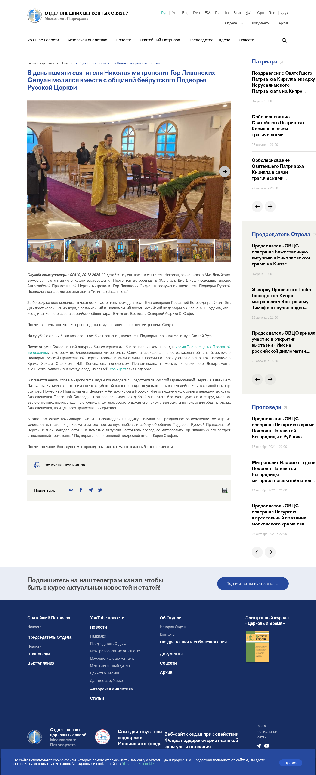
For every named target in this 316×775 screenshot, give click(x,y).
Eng (185, 13)
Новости (124, 40)
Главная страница (40, 63)
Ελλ (207, 13)
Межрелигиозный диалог (110, 666)
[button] (224, 171)
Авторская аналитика (87, 40)
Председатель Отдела (209, 40)
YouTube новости (43, 40)
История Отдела (173, 627)
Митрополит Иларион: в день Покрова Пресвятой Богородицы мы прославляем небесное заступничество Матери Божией (283, 471)
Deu (196, 13)
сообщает (118, 369)
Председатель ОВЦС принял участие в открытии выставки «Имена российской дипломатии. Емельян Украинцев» (283, 342)
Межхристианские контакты (113, 658)
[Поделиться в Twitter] (100, 490)
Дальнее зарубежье (106, 681)
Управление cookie (138, 764)
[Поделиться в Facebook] (80, 490)
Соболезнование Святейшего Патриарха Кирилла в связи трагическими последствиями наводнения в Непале (282, 169)
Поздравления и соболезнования (193, 642)
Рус (164, 13)
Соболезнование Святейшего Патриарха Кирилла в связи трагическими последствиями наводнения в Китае (282, 126)
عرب (285, 13)
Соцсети (246, 40)
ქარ (249, 13)
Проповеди (38, 654)
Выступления (41, 663)
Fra (217, 13)
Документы (261, 23)
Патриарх (98, 636)
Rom (272, 13)
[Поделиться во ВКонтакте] (71, 490)
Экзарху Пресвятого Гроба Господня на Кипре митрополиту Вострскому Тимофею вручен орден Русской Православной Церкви (281, 299)
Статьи (97, 698)
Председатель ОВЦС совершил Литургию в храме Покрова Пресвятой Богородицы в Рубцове (283, 427)
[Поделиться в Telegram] (90, 490)
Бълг (237, 13)
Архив (284, 23)
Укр (174, 13)
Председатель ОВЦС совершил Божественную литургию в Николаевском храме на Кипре (281, 255)
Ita (227, 13)
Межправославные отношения (115, 651)
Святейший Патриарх (160, 40)
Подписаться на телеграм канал (252, 584)
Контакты (167, 634)
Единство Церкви (104, 673)
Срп (260, 13)
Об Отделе (229, 23)
